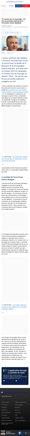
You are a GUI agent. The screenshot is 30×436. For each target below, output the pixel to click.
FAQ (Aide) (4, 415)
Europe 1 (5, 25)
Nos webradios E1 (6, 412)
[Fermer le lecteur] (28, 433)
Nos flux (17, 410)
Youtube (10, 399)
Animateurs (4, 407)
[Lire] (20, 433)
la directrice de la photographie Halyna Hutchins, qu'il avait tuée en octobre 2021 (15, 92)
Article (3, 53)
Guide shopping (19, 404)
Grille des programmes (20, 402)
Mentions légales (6, 417)
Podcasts (11, 5)
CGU (16, 415)
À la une (4, 5)
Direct (26, 5)
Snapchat (13, 399)
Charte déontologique (20, 420)
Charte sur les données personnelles (7, 423)
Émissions (18, 5)
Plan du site (18, 412)
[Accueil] (15, 1)
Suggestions (10, 53)
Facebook (8, 399)
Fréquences (4, 410)
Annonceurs (4, 404)
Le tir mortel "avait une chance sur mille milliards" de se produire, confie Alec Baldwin (14, 307)
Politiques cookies (19, 417)
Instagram (5, 399)
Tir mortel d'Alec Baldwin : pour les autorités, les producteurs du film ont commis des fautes (15, 158)
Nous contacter (5, 402)
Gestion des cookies (6, 420)
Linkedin (16, 399)
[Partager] (3, 29)
